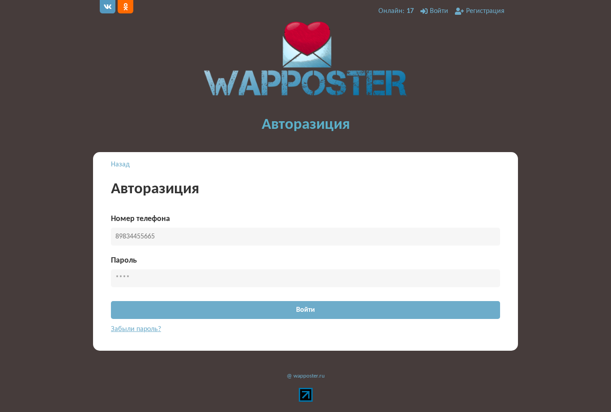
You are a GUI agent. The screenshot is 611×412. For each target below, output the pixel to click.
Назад (120, 164)
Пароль (124, 260)
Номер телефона (140, 219)
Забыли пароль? (136, 329)
